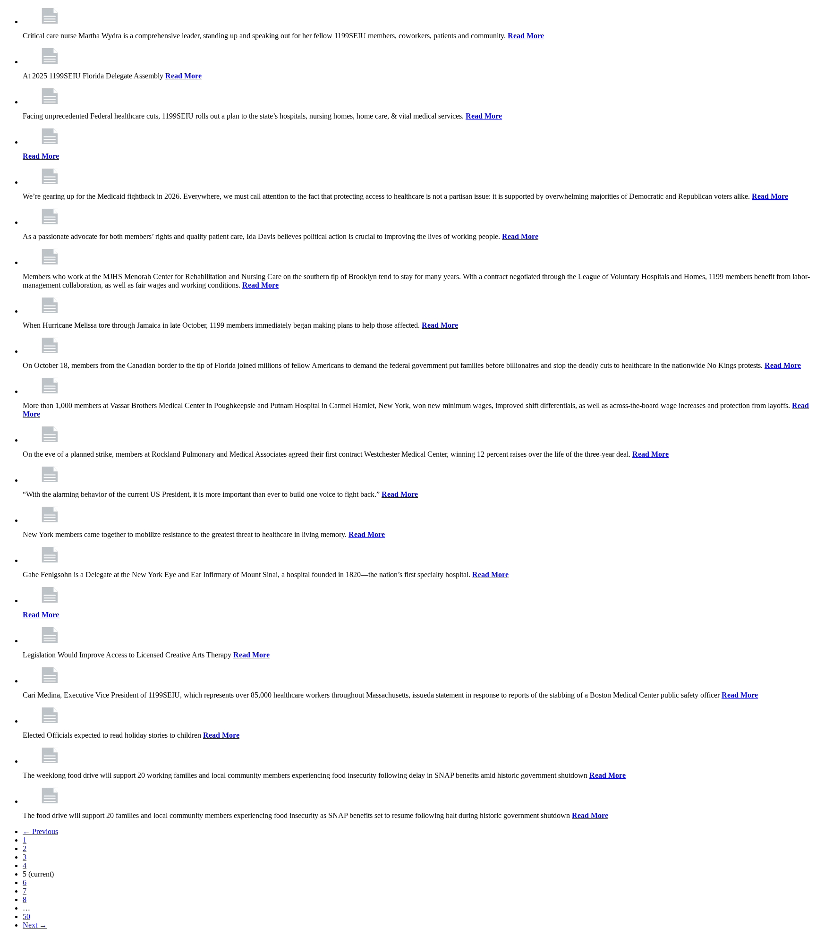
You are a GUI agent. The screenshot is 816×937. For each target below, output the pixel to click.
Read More (526, 36)
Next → (35, 925)
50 (26, 916)
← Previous (40, 831)
